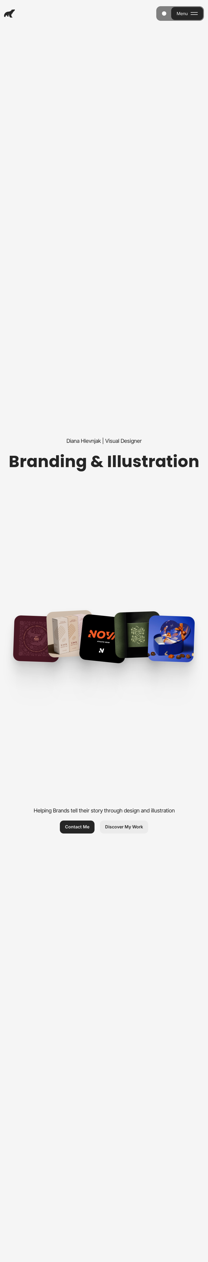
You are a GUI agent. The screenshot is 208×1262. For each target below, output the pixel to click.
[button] (77, 827)
